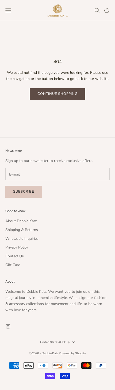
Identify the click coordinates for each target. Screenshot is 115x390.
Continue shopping (57, 93)
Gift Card (12, 264)
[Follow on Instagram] (8, 326)
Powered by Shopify (72, 353)
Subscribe (23, 191)
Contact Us (14, 256)
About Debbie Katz (21, 221)
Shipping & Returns (21, 229)
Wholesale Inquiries (22, 238)
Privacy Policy (16, 247)
